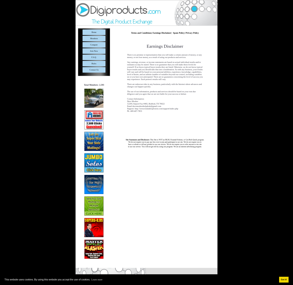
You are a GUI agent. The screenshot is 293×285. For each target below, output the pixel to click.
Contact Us (94, 70)
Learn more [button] (96, 279)
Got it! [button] (284, 280)
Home (94, 32)
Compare (94, 45)
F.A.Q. (93, 57)
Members (94, 38)
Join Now (94, 51)
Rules (94, 63)
